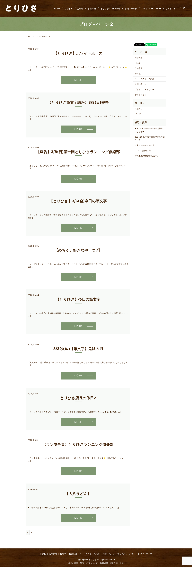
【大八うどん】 (78, 493)
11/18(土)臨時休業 (143, 150)
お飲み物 (92, 8)
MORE (78, 80)
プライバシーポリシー (151, 8)
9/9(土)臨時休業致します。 (147, 155)
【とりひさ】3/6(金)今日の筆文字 (78, 201)
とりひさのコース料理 (110, 8)
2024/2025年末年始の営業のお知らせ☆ (150, 138)
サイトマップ (172, 8)
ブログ (138, 114)
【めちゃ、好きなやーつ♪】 (78, 250)
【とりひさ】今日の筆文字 (78, 299)
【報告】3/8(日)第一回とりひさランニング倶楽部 (78, 152)
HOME (57, 8)
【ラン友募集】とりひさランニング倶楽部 (78, 444)
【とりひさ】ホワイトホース (78, 53)
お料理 (80, 8)
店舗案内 (69, 8)
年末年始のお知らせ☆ (144, 145)
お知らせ (139, 109)
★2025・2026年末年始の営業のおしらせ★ (149, 130)
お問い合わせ (131, 8)
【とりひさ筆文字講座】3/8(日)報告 (78, 102)
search (185, 8)
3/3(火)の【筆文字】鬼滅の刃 (78, 348)
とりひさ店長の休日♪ (78, 398)
